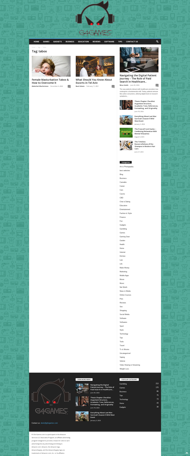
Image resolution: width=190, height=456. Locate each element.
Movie (122, 279)
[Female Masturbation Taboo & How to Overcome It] (51, 66)
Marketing (123, 272)
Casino (122, 194)
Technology (124, 334)
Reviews (96, 41)
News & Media (125, 291)
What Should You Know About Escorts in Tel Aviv (94, 81)
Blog (121, 174)
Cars (121, 190)
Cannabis (123, 182)
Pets (121, 299)
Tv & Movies (124, 349)
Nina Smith (124, 85)
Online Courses (125, 295)
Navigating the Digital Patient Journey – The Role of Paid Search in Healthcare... (138, 78)
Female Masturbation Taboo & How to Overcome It (50, 81)
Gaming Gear (125, 237)
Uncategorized (125, 353)
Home (36, 41)
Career (122, 186)
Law (121, 260)
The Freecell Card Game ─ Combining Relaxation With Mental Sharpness (146, 131)
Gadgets (57, 41)
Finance (123, 217)
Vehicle (122, 361)
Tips (120, 41)
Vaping (122, 357)
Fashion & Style (126, 213)
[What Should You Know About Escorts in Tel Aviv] (95, 66)
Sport (122, 326)
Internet (122, 252)
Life (121, 264)
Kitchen (122, 256)
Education (83, 41)
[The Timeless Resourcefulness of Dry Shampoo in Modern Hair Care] (126, 145)
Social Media (124, 314)
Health (122, 244)
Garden (122, 240)
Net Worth (123, 287)
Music (122, 283)
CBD (121, 198)
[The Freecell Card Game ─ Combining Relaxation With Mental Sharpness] (126, 133)
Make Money (124, 268)
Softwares (123, 322)
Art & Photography (127, 167)
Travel (122, 345)
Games (46, 41)
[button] (157, 41)
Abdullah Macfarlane (40, 86)
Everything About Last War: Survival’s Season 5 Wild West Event (146, 118)
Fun (121, 221)
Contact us (132, 41)
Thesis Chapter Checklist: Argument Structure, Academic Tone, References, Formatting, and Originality (146, 104)
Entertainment (125, 209)
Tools (122, 342)
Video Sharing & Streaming (130, 365)
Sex (121, 307)
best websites (125, 170)
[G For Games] (95, 19)
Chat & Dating (125, 202)
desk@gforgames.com (49, 423)
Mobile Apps (124, 275)
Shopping (123, 310)
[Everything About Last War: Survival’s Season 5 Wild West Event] (126, 120)
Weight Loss (124, 369)
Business (70, 41)
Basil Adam (80, 86)
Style (122, 330)
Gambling (123, 229)
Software (109, 41)
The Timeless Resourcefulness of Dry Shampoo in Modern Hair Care (145, 145)
